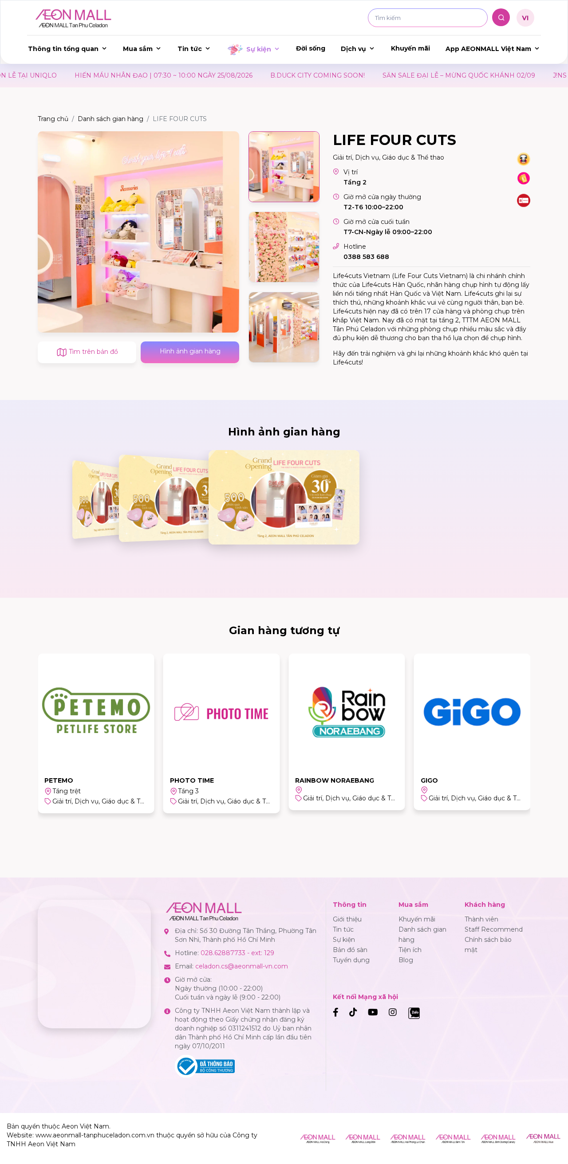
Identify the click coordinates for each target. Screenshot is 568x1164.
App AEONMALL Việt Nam (488, 49)
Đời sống (310, 48)
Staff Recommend (494, 929)
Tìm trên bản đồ (92, 352)
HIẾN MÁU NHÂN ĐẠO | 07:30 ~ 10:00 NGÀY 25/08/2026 (132, 75)
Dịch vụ (353, 49)
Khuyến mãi (410, 48)
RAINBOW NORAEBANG (334, 780)
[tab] (284, 166)
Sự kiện (258, 49)
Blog (405, 960)
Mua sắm (138, 49)
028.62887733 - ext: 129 (237, 953)
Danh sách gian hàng (110, 119)
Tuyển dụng (351, 960)
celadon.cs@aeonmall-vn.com (241, 966)
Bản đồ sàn (350, 950)
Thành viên (481, 919)
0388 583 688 (366, 257)
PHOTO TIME (192, 780)
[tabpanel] (138, 232)
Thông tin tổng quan (63, 49)
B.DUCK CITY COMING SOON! (285, 75)
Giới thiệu (347, 919)
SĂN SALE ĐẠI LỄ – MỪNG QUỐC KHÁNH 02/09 (427, 75)
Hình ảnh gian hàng (190, 351)
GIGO (429, 780)
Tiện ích (410, 950)
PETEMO (58, 780)
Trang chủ (53, 119)
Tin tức (190, 49)
